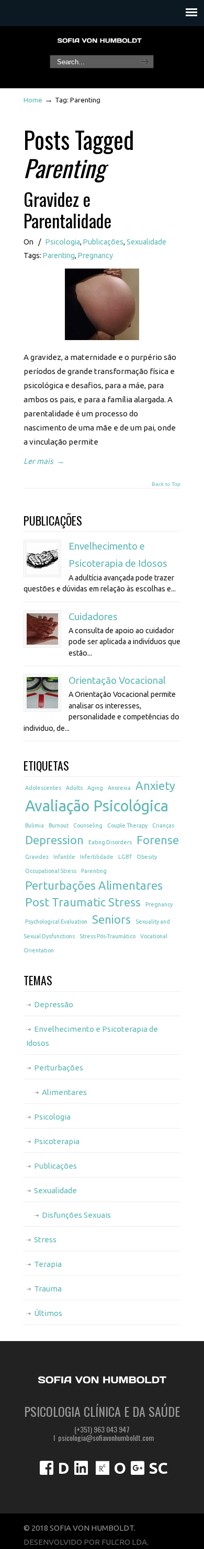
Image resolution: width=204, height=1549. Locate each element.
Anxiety (155, 785)
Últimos (48, 1313)
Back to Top (166, 484)
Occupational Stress (50, 871)
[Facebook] (46, 1470)
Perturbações (58, 1067)
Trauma (48, 1288)
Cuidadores (93, 616)
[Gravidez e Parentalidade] (102, 337)
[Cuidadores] (42, 629)
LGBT (125, 857)
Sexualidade (146, 242)
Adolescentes (43, 788)
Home (33, 100)
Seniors (111, 919)
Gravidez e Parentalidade (67, 209)
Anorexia (119, 788)
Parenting (59, 255)
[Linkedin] (81, 1470)
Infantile (64, 857)
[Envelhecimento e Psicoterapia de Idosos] (42, 558)
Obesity (147, 857)
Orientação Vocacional (117, 680)
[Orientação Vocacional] (42, 692)
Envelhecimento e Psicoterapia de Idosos (92, 1035)
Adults (74, 788)
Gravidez (37, 857)
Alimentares (64, 1092)
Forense (158, 840)
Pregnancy (95, 255)
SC (158, 1468)
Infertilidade (97, 857)
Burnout (59, 825)
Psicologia (63, 242)
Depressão (53, 1004)
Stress (45, 1239)
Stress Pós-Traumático (107, 936)
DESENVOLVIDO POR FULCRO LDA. (86, 1542)
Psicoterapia (57, 1141)
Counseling (88, 825)
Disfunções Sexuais (76, 1214)
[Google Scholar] (138, 1470)
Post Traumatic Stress (83, 902)
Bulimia (34, 825)
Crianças (163, 825)
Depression (54, 840)
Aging (95, 788)
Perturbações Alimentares (94, 885)
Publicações (103, 242)
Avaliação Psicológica (96, 805)
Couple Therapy (127, 825)
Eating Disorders (110, 842)
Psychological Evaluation (56, 921)
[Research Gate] (102, 1470)
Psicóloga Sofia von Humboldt (99, 41)
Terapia (48, 1264)
